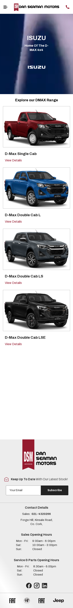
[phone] (67, 7)
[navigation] (5, 7)
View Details (13, 160)
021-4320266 (41, 513)
